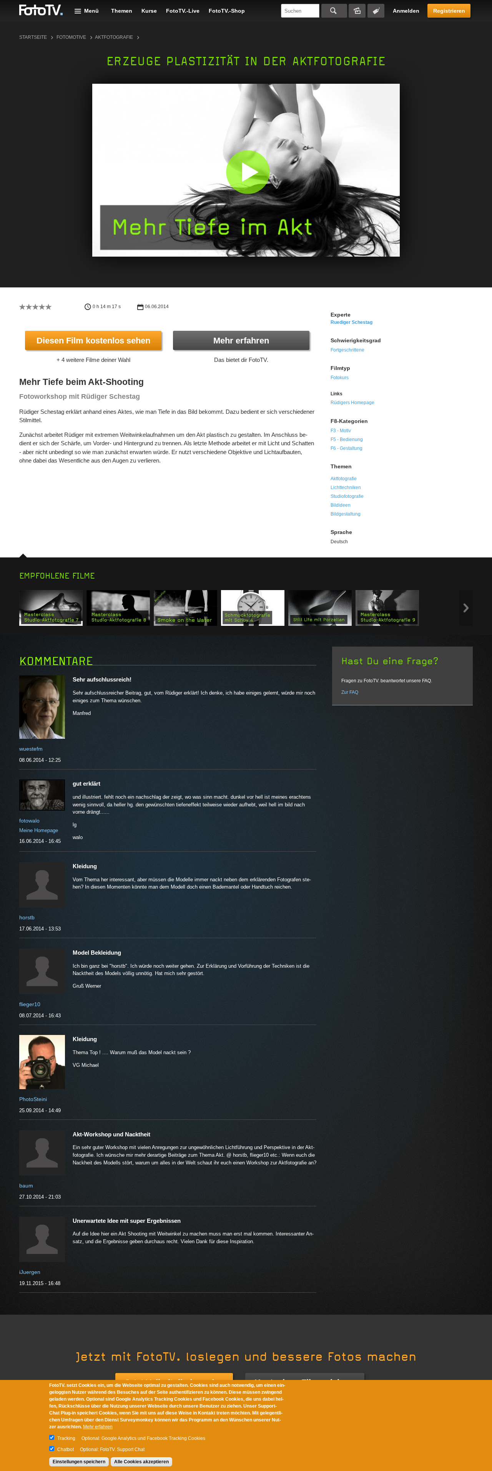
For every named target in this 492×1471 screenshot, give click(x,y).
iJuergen (29, 1272)
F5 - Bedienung (347, 439)
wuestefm (31, 749)
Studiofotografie (347, 496)
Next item (466, 608)
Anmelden (406, 11)
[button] (247, 172)
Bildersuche (357, 11)
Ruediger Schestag (351, 322)
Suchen (334, 11)
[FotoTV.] (41, 10)
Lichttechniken (346, 487)
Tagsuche (375, 11)
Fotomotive (71, 37)
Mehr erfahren (241, 340)
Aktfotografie (114, 37)
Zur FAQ (349, 692)
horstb (27, 917)
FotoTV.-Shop (227, 11)
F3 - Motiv (341, 430)
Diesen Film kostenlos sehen (93, 340)
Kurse (149, 11)
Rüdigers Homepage (352, 402)
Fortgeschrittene (347, 350)
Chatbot (65, 1449)
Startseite (33, 37)
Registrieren (449, 11)
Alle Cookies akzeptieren (141, 1461)
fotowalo (29, 821)
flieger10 (29, 1004)
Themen (121, 11)
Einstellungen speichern (79, 1461)
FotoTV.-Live (182, 11)
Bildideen (341, 505)
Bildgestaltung (346, 514)
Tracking (66, 1438)
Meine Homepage (38, 830)
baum (26, 1185)
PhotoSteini (33, 1099)
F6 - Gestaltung (346, 448)
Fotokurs (340, 377)
